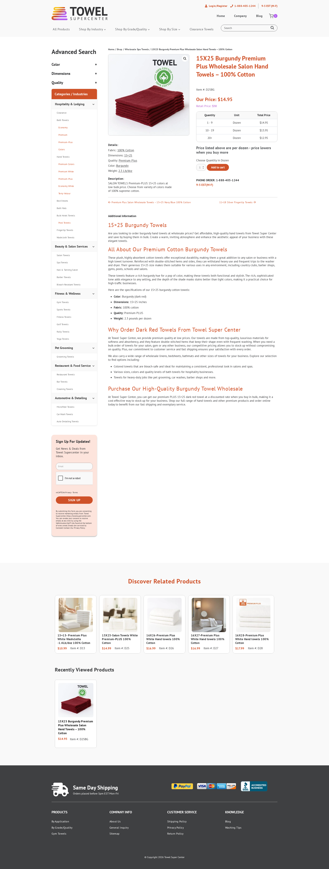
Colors (61, 149)
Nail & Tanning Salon (67, 269)
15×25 (128, 155)
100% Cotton (125, 150)
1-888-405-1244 (227, 180)
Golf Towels (62, 324)
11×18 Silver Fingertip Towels (235, 202)
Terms (75, 492)
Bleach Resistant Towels (68, 284)
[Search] (273, 28)
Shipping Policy (177, 821)
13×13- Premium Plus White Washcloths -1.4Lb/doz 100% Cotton (74, 639)
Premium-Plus (65, 142)
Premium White (66, 171)
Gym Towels (63, 302)
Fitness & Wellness (68, 293)
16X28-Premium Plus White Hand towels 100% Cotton (252, 639)
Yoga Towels (63, 338)
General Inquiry (119, 827)
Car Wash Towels (65, 414)
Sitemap (114, 833)
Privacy (68, 492)
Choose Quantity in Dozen (212, 160)
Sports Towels (63, 309)
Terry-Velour (64, 193)
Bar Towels (62, 381)
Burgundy (122, 166)
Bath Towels (63, 120)
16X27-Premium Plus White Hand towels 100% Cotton (207, 639)
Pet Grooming (64, 348)
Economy (63, 127)
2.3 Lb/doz (125, 171)
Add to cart (218, 167)
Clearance (61, 112)
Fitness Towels (64, 317)
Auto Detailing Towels (68, 421)
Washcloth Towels (65, 237)
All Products (61, 29)
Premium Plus (128, 160)
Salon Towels (63, 255)
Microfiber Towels (65, 406)
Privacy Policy (175, 827)
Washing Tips (233, 827)
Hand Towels (63, 156)
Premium (63, 134)
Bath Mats (61, 208)
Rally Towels (63, 331)
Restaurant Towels (66, 374)
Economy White (66, 186)
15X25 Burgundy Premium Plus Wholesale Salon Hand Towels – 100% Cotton (75, 727)
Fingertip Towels (65, 230)
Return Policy (175, 833)
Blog (259, 16)
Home (221, 16)
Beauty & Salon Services (71, 246)
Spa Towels (62, 262)
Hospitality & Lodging (69, 104)
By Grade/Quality (62, 827)
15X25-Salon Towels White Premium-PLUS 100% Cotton (120, 639)
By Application (60, 821)
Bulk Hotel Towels (66, 215)
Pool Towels (64, 222)
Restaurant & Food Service (73, 366)
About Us (115, 821)
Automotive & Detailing (71, 398)
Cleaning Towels (65, 389)
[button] (185, 59)
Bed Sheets (62, 200)
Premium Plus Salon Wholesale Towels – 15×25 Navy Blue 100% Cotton (151, 202)
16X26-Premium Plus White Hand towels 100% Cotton (163, 639)
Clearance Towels (202, 29)
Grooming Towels (65, 356)
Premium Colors (66, 164)
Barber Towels (64, 277)
